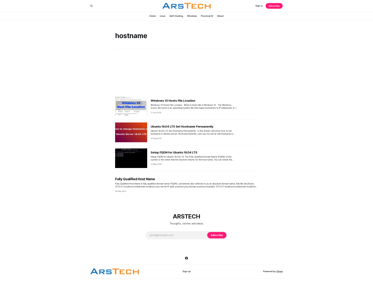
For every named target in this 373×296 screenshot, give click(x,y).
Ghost (279, 271)
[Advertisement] (186, 72)
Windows (192, 16)
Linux (162, 16)
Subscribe (274, 6)
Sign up (187, 271)
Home (152, 16)
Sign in (259, 5)
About (220, 16)
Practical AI (207, 16)
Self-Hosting (176, 16)
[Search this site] (91, 5)
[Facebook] (186, 258)
